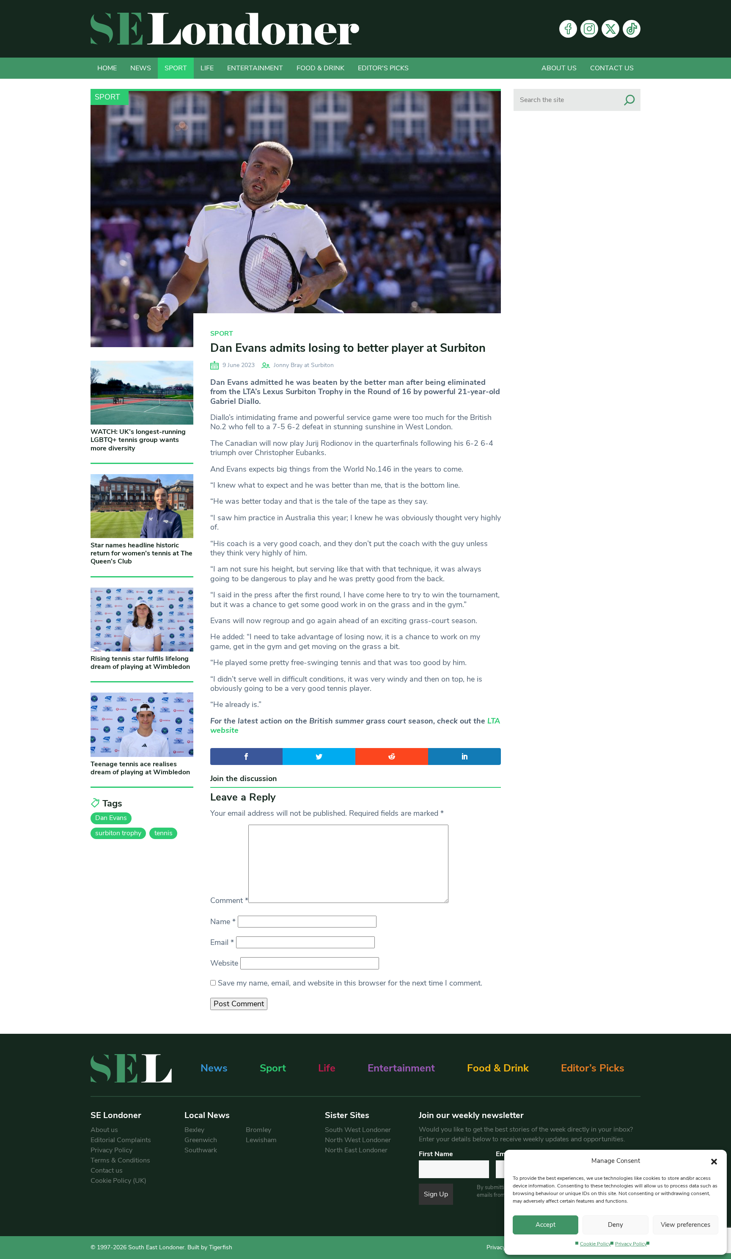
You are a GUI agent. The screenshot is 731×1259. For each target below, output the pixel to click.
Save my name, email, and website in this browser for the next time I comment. (350, 983)
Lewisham (261, 1140)
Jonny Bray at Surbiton (304, 365)
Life (207, 68)
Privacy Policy (631, 1243)
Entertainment (255, 68)
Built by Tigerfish (209, 1247)
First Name (436, 1154)
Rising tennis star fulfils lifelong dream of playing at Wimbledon (140, 662)
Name (223, 921)
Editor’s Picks (592, 1068)
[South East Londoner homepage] (225, 29)
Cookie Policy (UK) (118, 1180)
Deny (615, 1224)
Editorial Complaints (121, 1140)
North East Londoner (356, 1150)
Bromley (258, 1130)
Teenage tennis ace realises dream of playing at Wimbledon (140, 768)
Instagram (589, 29)
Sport (176, 68)
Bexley (194, 1130)
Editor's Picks (383, 68)
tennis (163, 833)
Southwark (200, 1150)
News (140, 68)
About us (559, 68)
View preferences (685, 1224)
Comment (229, 900)
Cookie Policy (595, 1243)
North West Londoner (358, 1140)
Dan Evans (111, 818)
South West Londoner (358, 1130)
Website (224, 963)
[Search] (629, 100)
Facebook (568, 29)
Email (222, 942)
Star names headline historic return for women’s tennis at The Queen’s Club (141, 553)
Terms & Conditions (120, 1160)
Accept (545, 1224)
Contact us (612, 68)
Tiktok (631, 29)
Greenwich (200, 1140)
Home (107, 68)
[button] (714, 1161)
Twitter (610, 29)
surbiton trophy (118, 833)
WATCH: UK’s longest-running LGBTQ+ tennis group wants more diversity (138, 440)
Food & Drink (320, 68)
